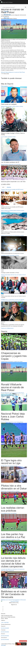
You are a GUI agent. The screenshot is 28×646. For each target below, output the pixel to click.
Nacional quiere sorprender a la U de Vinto (10, 164)
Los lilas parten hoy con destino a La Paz (10, 539)
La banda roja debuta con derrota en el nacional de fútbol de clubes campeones (12, 569)
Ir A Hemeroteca (14, 33)
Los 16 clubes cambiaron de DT (8, 136)
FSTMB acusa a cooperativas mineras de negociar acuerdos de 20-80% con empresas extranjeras (12, 300)
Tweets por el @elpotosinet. (7, 328)
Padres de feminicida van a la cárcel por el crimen (12, 235)
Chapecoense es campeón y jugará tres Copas (11, 361)
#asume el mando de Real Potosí (17, 72)
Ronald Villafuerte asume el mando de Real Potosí (12, 393)
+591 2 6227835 (5, 622)
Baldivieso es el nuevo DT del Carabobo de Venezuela (13, 599)
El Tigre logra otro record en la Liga (9, 466)
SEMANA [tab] (9, 187)
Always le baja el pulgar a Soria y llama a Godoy (12, 106)
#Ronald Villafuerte (5, 72)
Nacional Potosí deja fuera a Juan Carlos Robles (12, 422)
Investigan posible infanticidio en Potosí (10, 255)
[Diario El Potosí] (7, 2)
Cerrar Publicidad (23, 641)
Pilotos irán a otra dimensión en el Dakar (10, 491)
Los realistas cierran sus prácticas (9, 513)
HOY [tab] (3, 187)
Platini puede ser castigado (7, 86)
